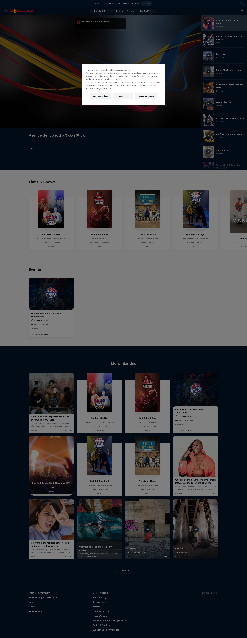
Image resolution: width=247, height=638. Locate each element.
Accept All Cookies (146, 96)
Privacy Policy (140, 85)
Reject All (123, 96)
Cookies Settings (100, 96)
